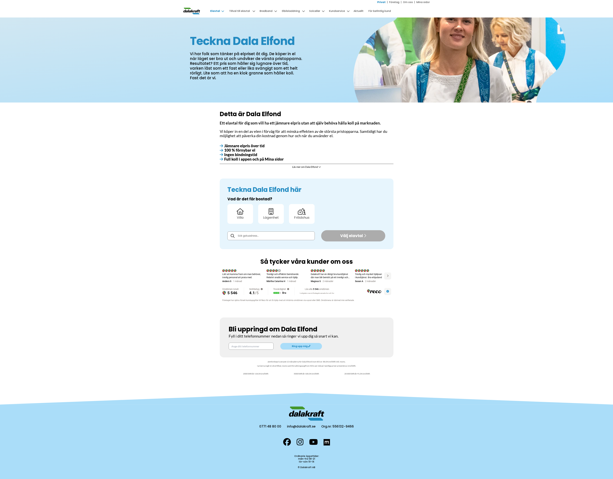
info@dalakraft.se (301, 426)
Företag (394, 2)
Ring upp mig (300, 346)
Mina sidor (423, 2)
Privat (381, 2)
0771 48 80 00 (270, 426)
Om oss (408, 2)
